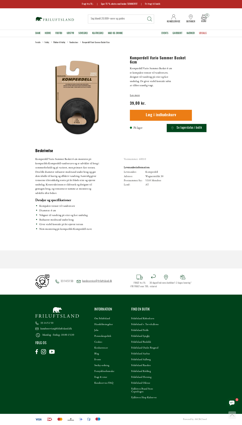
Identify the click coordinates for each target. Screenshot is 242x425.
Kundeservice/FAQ (103, 383)
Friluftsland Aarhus (140, 353)
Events (164, 33)
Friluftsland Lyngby (140, 336)
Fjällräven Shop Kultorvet (144, 397)
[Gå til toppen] (232, 415)
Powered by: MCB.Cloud (195, 419)
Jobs (96, 330)
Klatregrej (98, 33)
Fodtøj (58, 33)
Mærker (191, 33)
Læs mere (135, 95)
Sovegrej (83, 33)
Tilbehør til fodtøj (59, 43)
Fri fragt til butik (152, 4)
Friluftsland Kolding (141, 371)
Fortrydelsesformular (104, 371)
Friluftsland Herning (141, 377)
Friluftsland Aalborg (140, 359)
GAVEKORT (177, 33)
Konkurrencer (101, 348)
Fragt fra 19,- (88, 4)
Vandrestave (73, 43)
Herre (48, 33)
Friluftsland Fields (140, 330)
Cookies (98, 342)
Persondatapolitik (102, 336)
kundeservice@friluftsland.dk (97, 281)
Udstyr (70, 33)
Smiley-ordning (101, 365)
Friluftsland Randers (141, 365)
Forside (37, 43)
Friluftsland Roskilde (141, 342)
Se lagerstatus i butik (189, 127)
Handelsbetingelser (103, 324)
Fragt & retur (100, 377)
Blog (96, 353)
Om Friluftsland (102, 318)
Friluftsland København (142, 318)
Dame (37, 33)
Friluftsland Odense (140, 383)
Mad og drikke (115, 33)
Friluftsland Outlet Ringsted (144, 348)
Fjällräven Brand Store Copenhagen (142, 390)
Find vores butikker (165, 283)
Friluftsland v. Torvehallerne (145, 324)
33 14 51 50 (46, 323)
